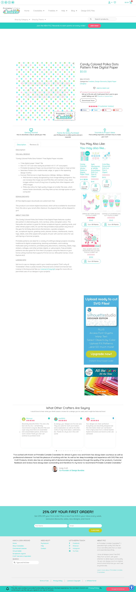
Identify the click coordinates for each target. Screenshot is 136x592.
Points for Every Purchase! (68, 133)
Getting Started (31, 132)
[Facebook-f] (2, 2)
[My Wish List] (114, 2)
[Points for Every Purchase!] (68, 130)
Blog (73, 11)
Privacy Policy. (94, 588)
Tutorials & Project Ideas (105, 132)
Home (26, 11)
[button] (85, 110)
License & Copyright (48, 269)
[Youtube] (12, 2)
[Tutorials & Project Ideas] (104, 130)
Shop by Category (21, 20)
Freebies (51, 11)
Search (90, 19)
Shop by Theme (38, 20)
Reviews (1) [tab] (34, 144)
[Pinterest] (5, 2)
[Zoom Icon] (74, 64)
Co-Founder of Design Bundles (71, 470)
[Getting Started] (31, 130)
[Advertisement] (68, 45)
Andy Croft (63, 468)
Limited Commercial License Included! (96, 92)
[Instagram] (9, 2)
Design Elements (101, 81)
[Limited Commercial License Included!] (81, 92)
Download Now (88, 100)
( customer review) (106, 106)
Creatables (37, 11)
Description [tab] (21, 144)
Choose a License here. (105, 96)
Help (63, 11)
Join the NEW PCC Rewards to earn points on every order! (61, 25)
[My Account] (110, 2)
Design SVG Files (88, 11)
